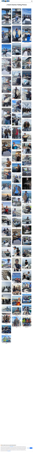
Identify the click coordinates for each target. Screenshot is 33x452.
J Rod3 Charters (11, 446)
